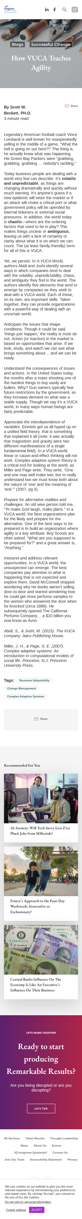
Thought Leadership (64, 1138)
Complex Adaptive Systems (25, 696)
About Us (40, 1145)
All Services (12, 1138)
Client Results (35, 1138)
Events (56, 1145)
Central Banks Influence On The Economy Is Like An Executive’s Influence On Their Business (35, 985)
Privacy (72, 1159)
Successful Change (50, 44)
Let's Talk (41, 1108)
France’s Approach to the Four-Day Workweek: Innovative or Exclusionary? (37, 906)
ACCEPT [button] (36, 1209)
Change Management (21, 688)
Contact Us (60, 1152)
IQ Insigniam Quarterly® (31, 1152)
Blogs (17, 44)
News (24, 1145)
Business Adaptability (34, 680)
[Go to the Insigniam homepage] (10, 8)
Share (74, 105)
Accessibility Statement (46, 1159)
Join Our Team (14, 1159)
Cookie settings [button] (16, 1210)
